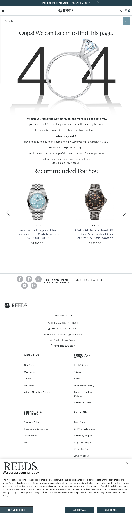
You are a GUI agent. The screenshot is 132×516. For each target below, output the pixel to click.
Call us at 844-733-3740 (64, 323)
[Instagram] (34, 285)
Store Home (58, 163)
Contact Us (63, 315)
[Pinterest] (29, 279)
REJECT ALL (111, 510)
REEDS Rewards (82, 365)
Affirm (77, 378)
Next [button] (97, 2)
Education (29, 385)
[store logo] (66, 11)
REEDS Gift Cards (82, 402)
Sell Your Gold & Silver (85, 429)
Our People (30, 372)
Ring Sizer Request (83, 442)
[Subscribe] (113, 280)
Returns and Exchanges (36, 429)
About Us (32, 355)
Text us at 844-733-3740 (64, 328)
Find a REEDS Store (65, 345)
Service (80, 412)
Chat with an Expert (65, 340)
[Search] (126, 21)
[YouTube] (24, 285)
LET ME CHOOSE (16, 510)
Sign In (120, 10)
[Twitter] (38, 279)
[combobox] (62, 21)
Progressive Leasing (84, 385)
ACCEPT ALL (79, 510)
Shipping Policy (31, 422)
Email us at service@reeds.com (64, 334)
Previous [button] (34, 2)
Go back (53, 147)
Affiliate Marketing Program (37, 392)
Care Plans (79, 422)
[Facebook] (20, 279)
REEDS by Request (83, 435)
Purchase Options (82, 356)
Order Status (30, 435)
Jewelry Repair (81, 456)
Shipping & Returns (33, 413)
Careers (28, 378)
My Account (73, 163)
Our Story (29, 365)
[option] (66, 3)
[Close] (126, 462)
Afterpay (78, 372)
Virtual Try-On (81, 449)
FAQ (26, 442)
